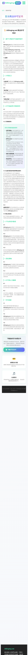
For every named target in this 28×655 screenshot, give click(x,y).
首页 (3, 10)
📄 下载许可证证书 (11, 349)
